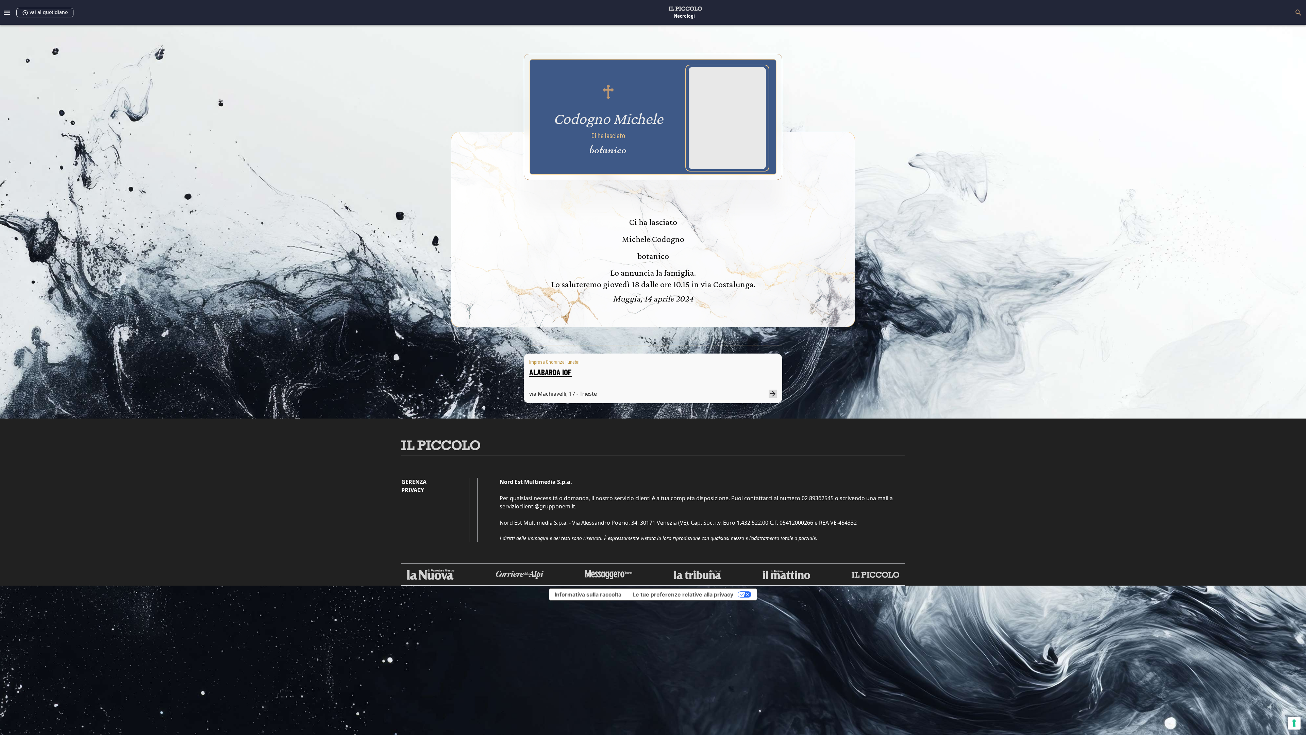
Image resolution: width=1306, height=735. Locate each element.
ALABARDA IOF (550, 372)
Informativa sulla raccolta (588, 594)
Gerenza (413, 482)
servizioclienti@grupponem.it (537, 506)
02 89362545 (818, 498)
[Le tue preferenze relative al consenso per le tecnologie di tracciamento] (1294, 723)
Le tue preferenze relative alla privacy (683, 594)
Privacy (412, 490)
